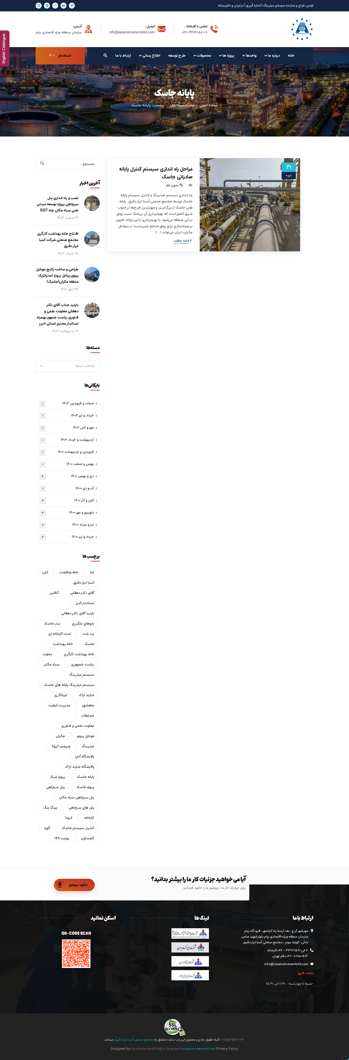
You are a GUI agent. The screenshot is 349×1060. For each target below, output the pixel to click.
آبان (45, 572)
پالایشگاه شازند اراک (79, 767)
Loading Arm (69, 572)
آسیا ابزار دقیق (83, 583)
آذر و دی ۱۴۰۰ (68, 488)
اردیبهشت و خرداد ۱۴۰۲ (68, 440)
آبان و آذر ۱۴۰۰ (68, 500)
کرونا (69, 818)
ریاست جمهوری (82, 664)
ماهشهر (88, 705)
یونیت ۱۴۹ (61, 838)
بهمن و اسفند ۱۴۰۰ (68, 464)
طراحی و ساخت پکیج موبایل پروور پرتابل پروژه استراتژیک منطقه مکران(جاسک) (57, 275)
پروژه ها (228, 56)
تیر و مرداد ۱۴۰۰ (68, 525)
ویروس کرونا (61, 746)
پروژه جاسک (85, 787)
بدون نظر (172, 185)
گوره (47, 828)
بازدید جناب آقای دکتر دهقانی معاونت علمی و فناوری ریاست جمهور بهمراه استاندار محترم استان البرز (57, 314)
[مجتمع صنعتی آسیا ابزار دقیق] (302, 29)
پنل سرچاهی (55, 787)
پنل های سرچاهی (81, 808)
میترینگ (88, 746)
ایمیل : (150, 26)
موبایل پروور (85, 736)
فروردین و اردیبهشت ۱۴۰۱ (68, 452)
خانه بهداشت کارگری (79, 654)
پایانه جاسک (85, 777)
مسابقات (87, 716)
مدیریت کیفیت (59, 705)
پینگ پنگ (50, 808)
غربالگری (60, 695)
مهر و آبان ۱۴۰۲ (68, 428)
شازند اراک (86, 695)
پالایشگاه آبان (84, 756)
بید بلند (88, 634)
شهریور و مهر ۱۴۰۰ (68, 513)
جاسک (89, 644)
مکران (60, 736)
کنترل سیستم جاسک (78, 828)
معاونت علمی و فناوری (77, 726)
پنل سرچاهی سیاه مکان (76, 797)
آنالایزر (54, 593)
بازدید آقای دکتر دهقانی (77, 613)
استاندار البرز (84, 603)
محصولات (204, 56)
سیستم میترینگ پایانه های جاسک (69, 685)
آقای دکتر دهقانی (82, 593)
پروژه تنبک (57, 777)
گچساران (87, 838)
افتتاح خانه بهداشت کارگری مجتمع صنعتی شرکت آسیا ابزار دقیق (57, 240)
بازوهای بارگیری (83, 623)
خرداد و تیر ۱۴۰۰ (68, 537)
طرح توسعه (176, 56)
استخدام (64, 56)
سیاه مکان (52, 664)
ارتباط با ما (123, 56)
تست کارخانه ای (59, 634)
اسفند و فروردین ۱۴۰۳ (68, 403)
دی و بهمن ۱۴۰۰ (68, 476)
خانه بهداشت (63, 644)
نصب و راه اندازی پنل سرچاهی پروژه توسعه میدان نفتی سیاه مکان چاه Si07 (57, 204)
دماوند (47, 654)
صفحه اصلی (209, 105)
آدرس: (77, 26)
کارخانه (89, 818)
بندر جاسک (52, 623)
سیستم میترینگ (81, 675)
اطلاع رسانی (151, 56)
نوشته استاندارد (182, 105)
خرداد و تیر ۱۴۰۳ (68, 416)
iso (92, 572)
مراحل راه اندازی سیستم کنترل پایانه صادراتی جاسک (156, 173)
